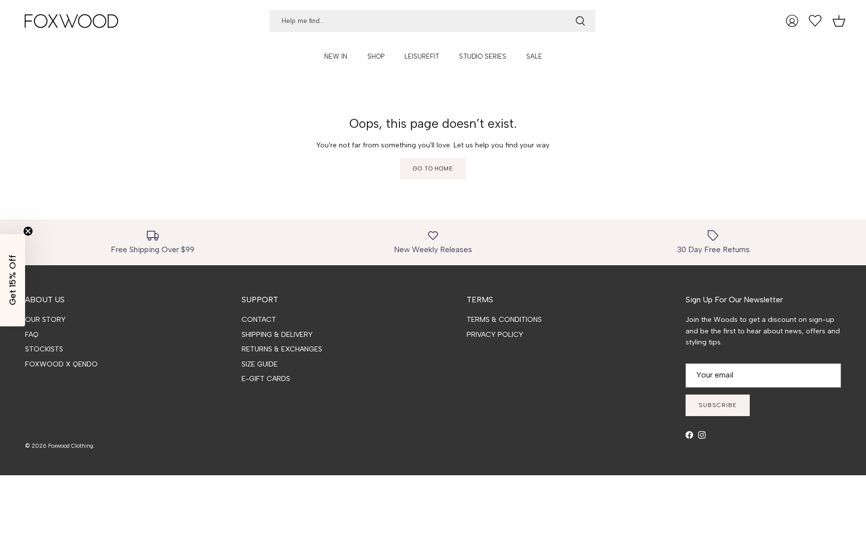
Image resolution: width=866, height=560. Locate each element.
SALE (534, 56)
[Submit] (580, 21)
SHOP (375, 56)
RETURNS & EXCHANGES (282, 349)
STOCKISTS (44, 349)
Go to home (433, 168)
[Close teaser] (28, 231)
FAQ (32, 334)
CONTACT (259, 319)
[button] (12, 280)
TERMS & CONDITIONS (504, 319)
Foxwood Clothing (70, 446)
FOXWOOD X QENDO (61, 364)
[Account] (792, 21)
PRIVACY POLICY (495, 334)
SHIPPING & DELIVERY (277, 334)
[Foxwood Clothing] (71, 21)
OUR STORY (45, 319)
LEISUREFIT (421, 56)
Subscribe (718, 405)
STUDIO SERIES (482, 56)
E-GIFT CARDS (266, 379)
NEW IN (335, 56)
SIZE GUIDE (260, 364)
